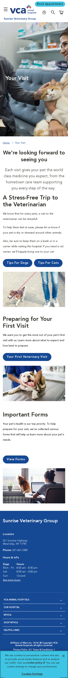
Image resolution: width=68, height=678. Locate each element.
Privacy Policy (22, 650)
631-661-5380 (20, 550)
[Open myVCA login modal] (45, 12)
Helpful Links (11, 630)
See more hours (11, 580)
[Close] (63, 656)
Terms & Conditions (43, 650)
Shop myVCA (11, 623)
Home (6, 143)
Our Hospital (12, 607)
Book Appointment (50, 4)
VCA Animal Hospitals (16, 600)
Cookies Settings (32, 674)
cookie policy (35, 663)
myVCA (7, 615)
